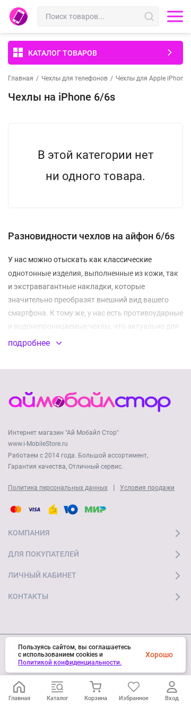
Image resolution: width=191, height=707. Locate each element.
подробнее (30, 343)
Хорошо (159, 654)
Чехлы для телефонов (74, 78)
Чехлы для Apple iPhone (151, 78)
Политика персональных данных (58, 487)
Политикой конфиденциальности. (69, 662)
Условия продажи (147, 487)
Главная (20, 78)
